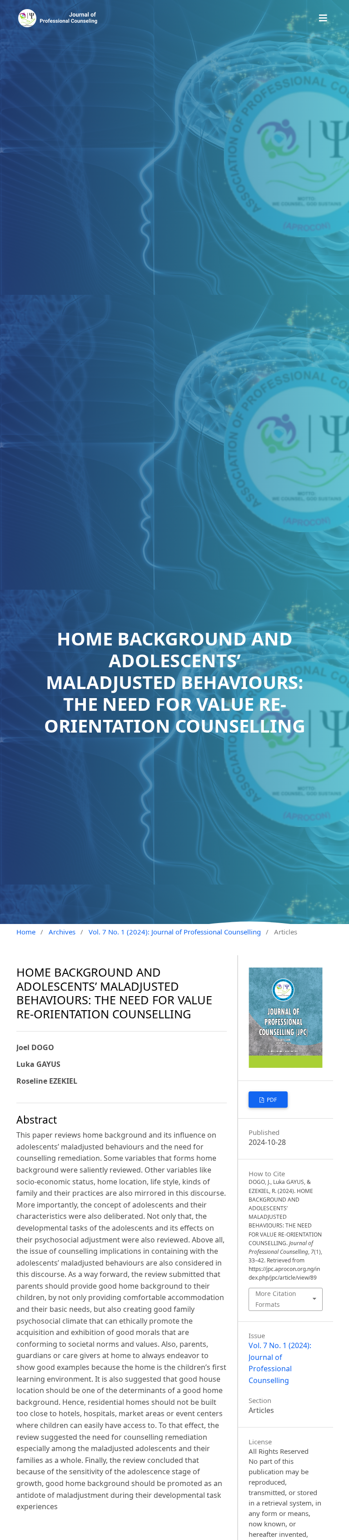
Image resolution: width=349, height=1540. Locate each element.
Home (25, 931)
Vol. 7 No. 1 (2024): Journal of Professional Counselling (175, 931)
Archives (62, 931)
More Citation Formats (275, 1299)
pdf (271, 1100)
